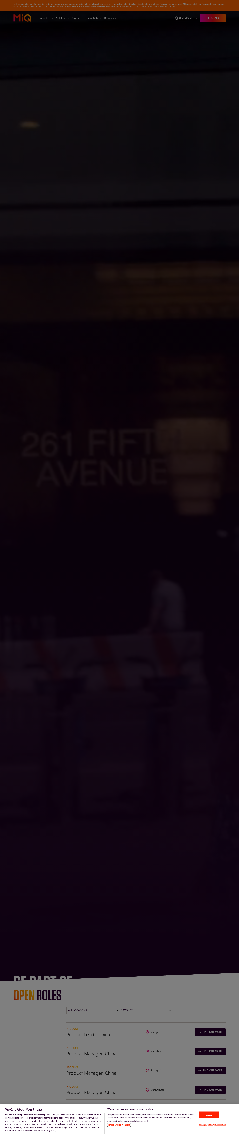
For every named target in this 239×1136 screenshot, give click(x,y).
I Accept (209, 1115)
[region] (119, 1120)
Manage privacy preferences (212, 1124)
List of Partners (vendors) (118, 1125)
